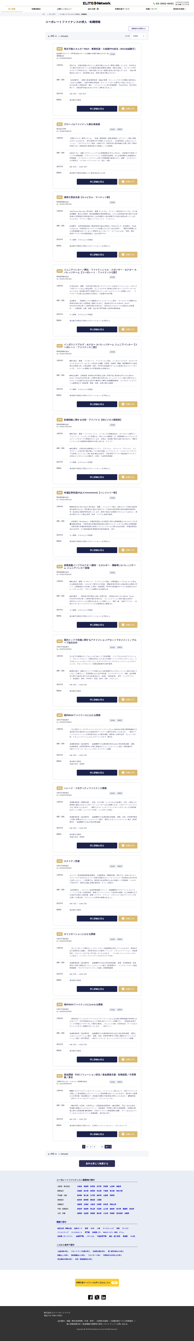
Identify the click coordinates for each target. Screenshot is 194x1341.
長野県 (112, 1195)
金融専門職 (80, 1236)
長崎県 (92, 1213)
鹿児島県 (119, 1213)
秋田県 (92, 1186)
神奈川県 (119, 1191)
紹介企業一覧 (93, 9)
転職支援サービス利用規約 (122, 1321)
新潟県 (79, 1195)
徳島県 (112, 1209)
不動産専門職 (101, 1236)
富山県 (86, 1195)
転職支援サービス (122, 9)
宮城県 (105, 1186)
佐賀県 (86, 1213)
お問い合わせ (122, 1324)
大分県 (105, 1213)
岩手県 (99, 1186)
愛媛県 (125, 1209)
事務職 (125, 1236)
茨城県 (79, 1191)
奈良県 (105, 1204)
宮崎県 (112, 1213)
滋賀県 (79, 1204)
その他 (132, 1236)
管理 (86, 1228)
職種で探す (62, 1222)
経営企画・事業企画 (64, 1228)
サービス (125, 1228)
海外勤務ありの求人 (78, 1255)
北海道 (79, 1186)
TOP (43, 14)
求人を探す (52, 14)
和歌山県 (113, 1204)
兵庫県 (99, 1204)
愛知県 (92, 1200)
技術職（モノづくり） (65, 1236)
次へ (107, 1147)
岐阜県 (79, 1200)
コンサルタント (76, 1232)
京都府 (86, 1204)
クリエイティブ (62, 1232)
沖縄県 (126, 1213)
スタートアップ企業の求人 (80, 1251)
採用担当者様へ (179, 9)
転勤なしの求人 (62, 1255)
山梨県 (105, 1195)
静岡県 (86, 1200)
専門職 (87, 1232)
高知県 (131, 1209)
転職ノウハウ (151, 9)
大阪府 (92, 1204)
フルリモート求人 (94, 1255)
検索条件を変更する (139, 28)
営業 (118, 1228)
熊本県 (99, 1213)
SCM (92, 1228)
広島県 (99, 1209)
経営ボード (78, 1228)
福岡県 (79, 1213)
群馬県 (92, 1191)
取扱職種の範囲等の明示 (92, 1324)
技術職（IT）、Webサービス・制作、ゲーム (108, 1232)
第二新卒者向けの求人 (116, 1251)
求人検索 (11, 9)
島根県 (86, 1209)
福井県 (99, 1195)
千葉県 (105, 1191)
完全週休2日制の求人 (65, 1259)
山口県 (105, 1209)
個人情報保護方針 (73, 1324)
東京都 (112, 1191)
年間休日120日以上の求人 (112, 1255)
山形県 (112, 1186)
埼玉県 (99, 1191)
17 (102, 1147)
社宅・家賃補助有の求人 (84, 1259)
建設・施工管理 (114, 1236)
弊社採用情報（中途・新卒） (83, 1321)
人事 (98, 1228)
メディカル (90, 1236)
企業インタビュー (64, 9)
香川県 (118, 1209)
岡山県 (92, 1209)
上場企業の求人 (62, 1251)
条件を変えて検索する (97, 1163)
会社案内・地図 (64, 1321)
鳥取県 (79, 1209)
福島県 (118, 1186)
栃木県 (86, 1191)
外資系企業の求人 (99, 1251)
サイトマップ (109, 1324)
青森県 (86, 1186)
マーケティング (108, 1228)
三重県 (99, 1200)
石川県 (92, 1195)
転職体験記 (36, 9)
